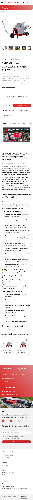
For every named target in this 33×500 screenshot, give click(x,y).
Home (3, 11)
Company (5, 465)
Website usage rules (8, 486)
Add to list (6, 115)
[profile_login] (17, 2)
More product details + (8, 87)
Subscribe (16, 442)
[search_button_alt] (15, 2)
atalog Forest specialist (14, 326)
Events (4, 470)
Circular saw (10, 11)
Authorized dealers (7, 472)
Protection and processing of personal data (14, 488)
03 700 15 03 (7, 381)
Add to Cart (22, 105)
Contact (4, 475)
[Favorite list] (20, 2)
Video (5, 124)
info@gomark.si (8, 378)
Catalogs (4, 484)
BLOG (3, 468)
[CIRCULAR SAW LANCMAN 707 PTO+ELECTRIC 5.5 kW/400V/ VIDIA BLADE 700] (8, 344)
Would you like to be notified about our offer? (15, 430)
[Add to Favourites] (12, 340)
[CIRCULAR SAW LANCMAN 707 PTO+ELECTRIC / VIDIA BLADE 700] (22, 344)
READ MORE (15, 438)
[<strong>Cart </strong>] (23, 2)
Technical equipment (18, 124)
